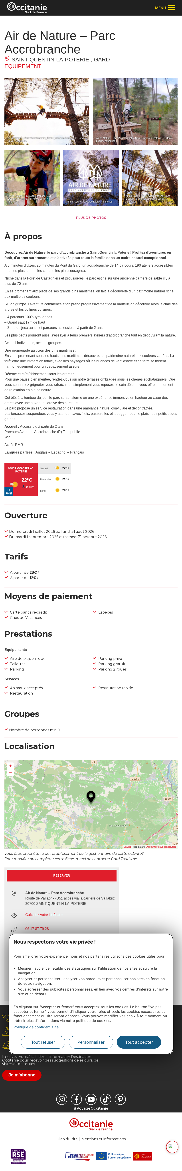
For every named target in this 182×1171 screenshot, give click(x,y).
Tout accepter (139, 1042)
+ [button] (10, 765)
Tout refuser (43, 1042)
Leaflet (127, 846)
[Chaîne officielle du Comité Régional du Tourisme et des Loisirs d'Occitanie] (91, 1099)
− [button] (10, 772)
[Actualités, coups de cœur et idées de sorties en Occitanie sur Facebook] (76, 1099)
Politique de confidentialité (36, 1027)
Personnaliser (91, 1042)
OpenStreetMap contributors (161, 846)
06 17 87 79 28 (37, 929)
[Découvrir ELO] (172, 1147)
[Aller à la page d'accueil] (27, 7)
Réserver (61, 875)
